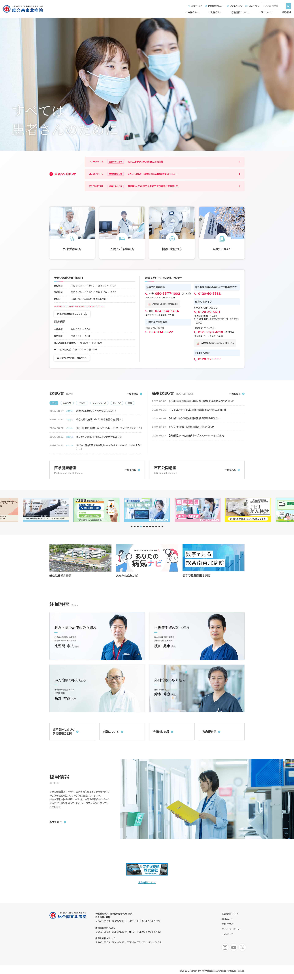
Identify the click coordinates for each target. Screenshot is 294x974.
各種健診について (240, 12)
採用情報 (286, 12)
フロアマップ (254, 6)
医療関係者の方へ (216, 6)
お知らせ (67, 403)
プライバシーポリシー (231, 929)
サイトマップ (227, 934)
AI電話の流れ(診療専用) (165, 304)
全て (54, 403)
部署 (130, 403)
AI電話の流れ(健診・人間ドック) (217, 343)
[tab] (131, 526)
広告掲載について (147, 882)
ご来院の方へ (192, 12)
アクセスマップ (236, 6)
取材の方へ (227, 919)
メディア (117, 403)
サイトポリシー (228, 924)
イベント (82, 403)
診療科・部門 (196, 6)
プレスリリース (99, 403)
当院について (266, 12)
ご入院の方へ (215, 12)
